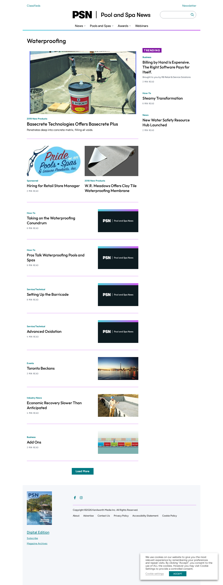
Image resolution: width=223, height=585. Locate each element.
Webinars (141, 26)
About (76, 515)
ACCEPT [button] (177, 573)
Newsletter (189, 5)
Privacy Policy (121, 515)
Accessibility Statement (145, 515)
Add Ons (34, 442)
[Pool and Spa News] (111, 15)
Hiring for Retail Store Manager (53, 185)
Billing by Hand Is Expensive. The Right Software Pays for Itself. (166, 67)
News (79, 26)
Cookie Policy (169, 515)
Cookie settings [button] (154, 573)
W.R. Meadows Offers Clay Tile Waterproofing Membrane (111, 188)
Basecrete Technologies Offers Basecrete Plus (72, 124)
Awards (123, 26)
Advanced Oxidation (44, 331)
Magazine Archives (37, 543)
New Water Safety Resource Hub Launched (166, 122)
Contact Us (104, 515)
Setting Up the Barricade (48, 294)
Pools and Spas (100, 26)
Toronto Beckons (41, 368)
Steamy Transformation (163, 98)
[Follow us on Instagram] (81, 498)
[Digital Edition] (39, 523)
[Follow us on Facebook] (75, 498)
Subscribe (32, 538)
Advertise (88, 515)
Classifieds (33, 5)
